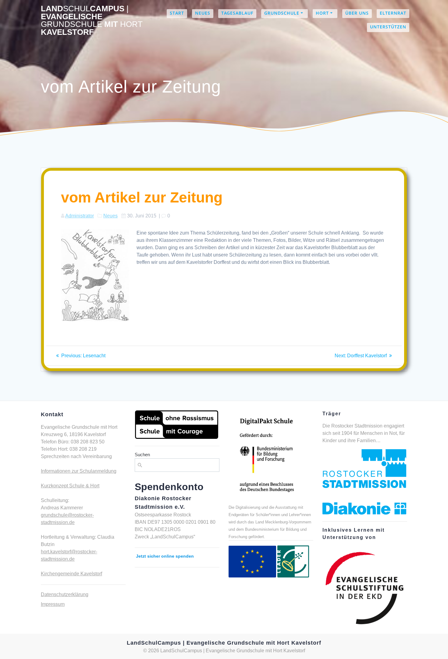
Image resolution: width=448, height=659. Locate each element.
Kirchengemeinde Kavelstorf (71, 573)
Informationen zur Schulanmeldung (78, 471)
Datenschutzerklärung (64, 594)
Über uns (357, 13)
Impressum (53, 604)
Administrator (79, 215)
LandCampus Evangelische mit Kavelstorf (92, 20)
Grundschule (281, 13)
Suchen (142, 454)
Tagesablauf (237, 13)
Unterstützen (388, 27)
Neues (202, 13)
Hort (322, 13)
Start (177, 13)
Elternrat (393, 13)
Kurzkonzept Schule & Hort (70, 485)
